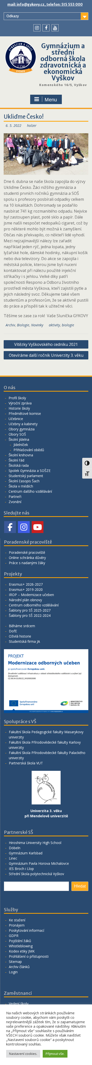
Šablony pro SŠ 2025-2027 (30, 610)
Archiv (10, 325)
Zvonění (15, 501)
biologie (68, 325)
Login (13, 972)
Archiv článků (19, 966)
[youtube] (55, 27)
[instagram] (36, 27)
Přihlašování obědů (28, 449)
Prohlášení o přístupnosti (29, 956)
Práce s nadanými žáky (27, 562)
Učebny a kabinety (23, 424)
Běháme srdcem (22, 625)
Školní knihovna (21, 455)
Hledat (80, 886)
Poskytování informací (26, 930)
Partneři (15, 496)
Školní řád (16, 460)
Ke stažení (17, 920)
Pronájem (17, 925)
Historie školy (19, 408)
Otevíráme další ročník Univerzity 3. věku (46, 355)
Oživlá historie (20, 636)
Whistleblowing (21, 946)
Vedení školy (18, 1003)
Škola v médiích (21, 486)
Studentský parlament (26, 475)
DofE (13, 631)
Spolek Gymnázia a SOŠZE (30, 470)
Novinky (37, 325)
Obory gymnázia (22, 429)
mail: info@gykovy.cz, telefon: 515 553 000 (45, 4)
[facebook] (46, 27)
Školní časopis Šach (24, 481)
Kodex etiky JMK (22, 951)
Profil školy (17, 398)
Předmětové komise (25, 413)
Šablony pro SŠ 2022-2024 (30, 615)
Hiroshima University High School (35, 842)
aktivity (54, 325)
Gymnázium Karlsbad (25, 853)
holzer (32, 125)
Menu (51, 99)
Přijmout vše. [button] (55, 1053)
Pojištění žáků (20, 940)
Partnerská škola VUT (26, 763)
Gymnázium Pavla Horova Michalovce (39, 863)
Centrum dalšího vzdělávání (30, 491)
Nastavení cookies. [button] (23, 1053)
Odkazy (12, 16)
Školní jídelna (19, 439)
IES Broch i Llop (21, 868)
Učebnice (16, 418)
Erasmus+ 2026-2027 (26, 584)
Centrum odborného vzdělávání (34, 605)
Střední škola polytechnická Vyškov (36, 873)
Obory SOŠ (17, 434)
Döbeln (14, 847)
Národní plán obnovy (25, 600)
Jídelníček (20, 444)
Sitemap (15, 961)
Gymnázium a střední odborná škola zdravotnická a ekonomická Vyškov (63, 62)
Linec (13, 858)
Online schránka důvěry (27, 557)
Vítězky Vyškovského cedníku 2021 (46, 344)
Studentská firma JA (24, 641)
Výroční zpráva (20, 403)
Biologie (23, 325)
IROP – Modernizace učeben (31, 594)
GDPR (13, 935)
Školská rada (19, 465)
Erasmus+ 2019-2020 (26, 589)
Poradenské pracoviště (27, 552)
